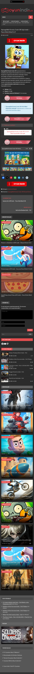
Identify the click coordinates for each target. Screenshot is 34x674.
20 (32, 381)
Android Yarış (5, 482)
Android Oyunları (15, 21)
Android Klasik (24, 21)
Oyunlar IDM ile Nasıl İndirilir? (12, 660)
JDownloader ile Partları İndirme (12, 655)
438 (32, 368)
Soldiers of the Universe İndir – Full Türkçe (15, 606)
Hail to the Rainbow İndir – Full (23, 210)
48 (32, 362)
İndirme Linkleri (9, 125)
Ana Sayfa (6, 21)
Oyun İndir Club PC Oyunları (11, 666)
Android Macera (6, 571)
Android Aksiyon (6, 392)
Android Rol (5, 526)
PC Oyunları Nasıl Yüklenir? (11, 652)
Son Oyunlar (7, 349)
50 (31, 265)
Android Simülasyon (7, 414)
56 (31, 291)
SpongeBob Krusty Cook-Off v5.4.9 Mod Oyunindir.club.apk (18, 132)
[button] (13, 168)
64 (31, 239)
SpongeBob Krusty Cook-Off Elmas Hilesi (19, 192)
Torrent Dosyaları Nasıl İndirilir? (12, 658)
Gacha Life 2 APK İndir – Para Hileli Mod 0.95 (14, 201)
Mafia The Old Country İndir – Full (12, 614)
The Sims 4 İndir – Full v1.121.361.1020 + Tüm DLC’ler (17, 617)
